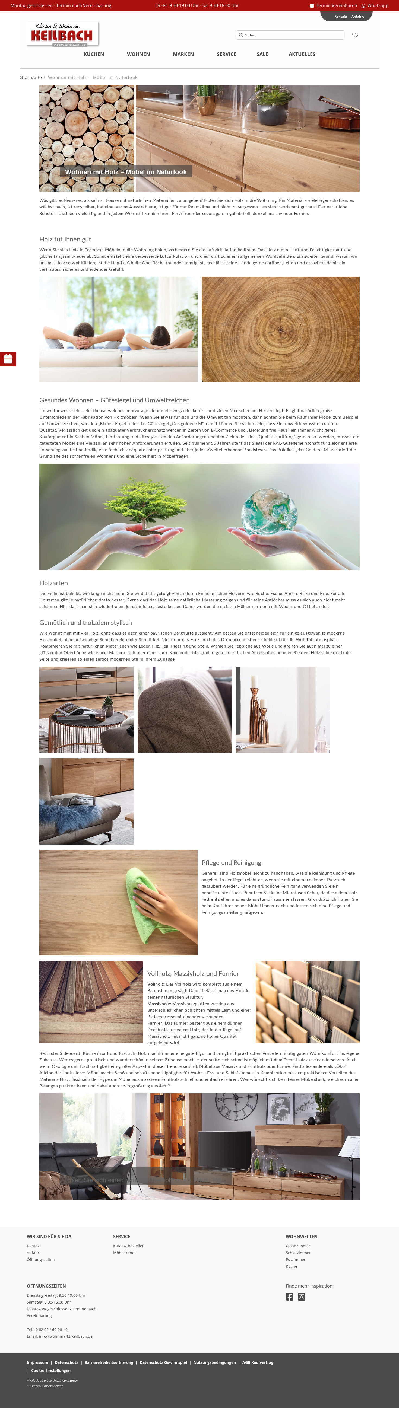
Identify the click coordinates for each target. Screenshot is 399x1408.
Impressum (37, 1362)
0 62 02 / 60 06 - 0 (52, 1329)
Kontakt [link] (34, 1245)
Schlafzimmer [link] (298, 1252)
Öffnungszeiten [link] (41, 1259)
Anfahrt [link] (358, 16)
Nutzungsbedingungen (215, 1362)
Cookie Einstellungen (51, 1370)
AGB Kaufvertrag (257, 1362)
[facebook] (289, 1296)
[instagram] (301, 1296)
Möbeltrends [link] (125, 1252)
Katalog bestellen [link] (129, 1245)
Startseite (31, 77)
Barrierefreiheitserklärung (109, 1362)
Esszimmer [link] (296, 1259)
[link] (333, 5)
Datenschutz (66, 1362)
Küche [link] (291, 1266)
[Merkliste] (355, 35)
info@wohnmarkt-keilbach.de (66, 1336)
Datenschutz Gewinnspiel (163, 1362)
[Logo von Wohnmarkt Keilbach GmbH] (63, 35)
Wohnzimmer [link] (298, 1245)
